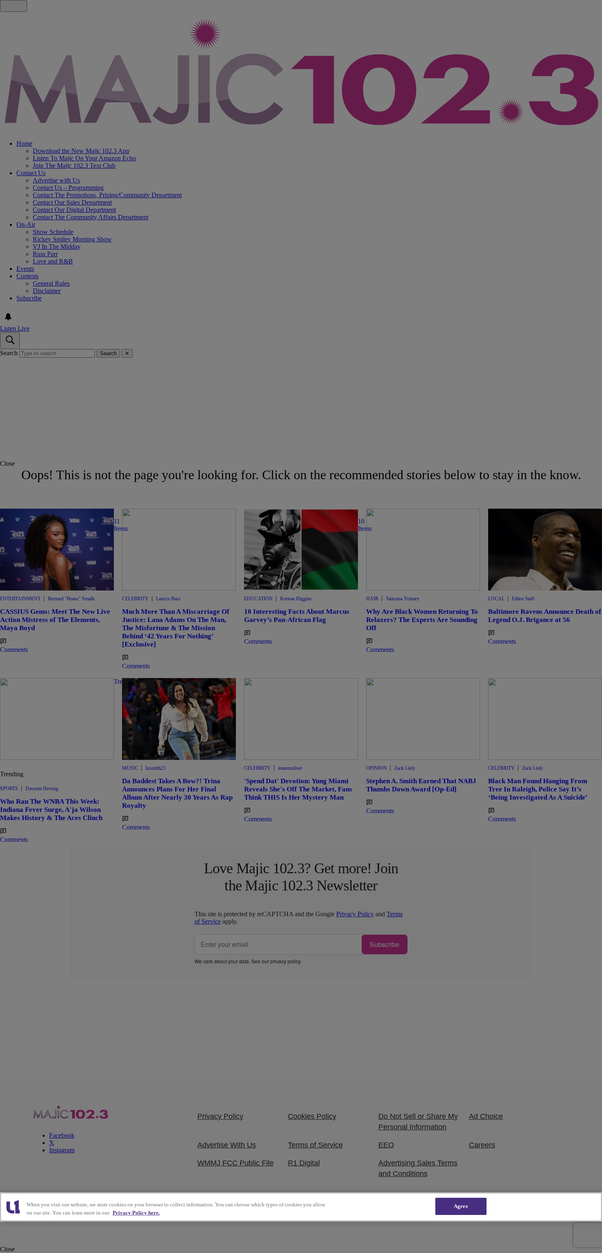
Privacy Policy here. (136, 1213)
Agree (461, 1206)
